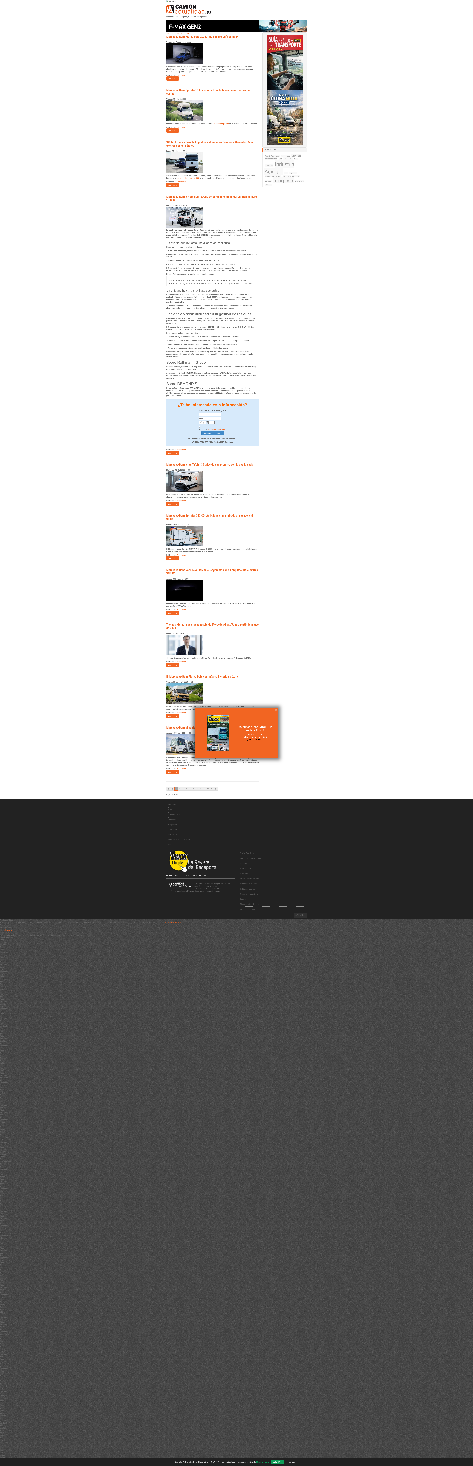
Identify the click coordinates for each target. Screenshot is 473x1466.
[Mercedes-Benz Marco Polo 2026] (184, 53)
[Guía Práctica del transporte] (285, 62)
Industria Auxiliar (279, 167)
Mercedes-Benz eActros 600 (188, 178)
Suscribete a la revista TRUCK (252, 858)
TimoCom (268, 181)
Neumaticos (287, 176)
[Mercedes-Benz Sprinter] (184, 481)
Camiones (296, 155)
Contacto (243, 863)
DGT (280, 159)
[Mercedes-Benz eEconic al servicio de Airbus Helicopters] (184, 744)
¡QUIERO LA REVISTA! (255, 740)
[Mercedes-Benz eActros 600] (184, 162)
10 (208, 789)
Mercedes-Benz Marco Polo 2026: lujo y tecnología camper (202, 37)
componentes (271, 158)
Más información (262, 1462)
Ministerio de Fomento (273, 176)
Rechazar (292, 1462)
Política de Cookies (247, 889)
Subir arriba (300, 915)
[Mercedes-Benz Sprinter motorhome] (184, 110)
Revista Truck (245, 868)
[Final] (216, 789)
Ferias (296, 159)
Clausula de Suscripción (249, 894)
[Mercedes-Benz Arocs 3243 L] (184, 217)
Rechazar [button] (4, 942)
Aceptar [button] (3, 939)
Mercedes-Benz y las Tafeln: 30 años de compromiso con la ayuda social (210, 464)
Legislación (293, 173)
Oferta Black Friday (247, 853)
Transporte (283, 180)
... (190, 789)
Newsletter (244, 873)
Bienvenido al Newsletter (249, 878)
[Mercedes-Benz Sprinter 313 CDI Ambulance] (184, 535)
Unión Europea (299, 181)
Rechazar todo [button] (5, 927)
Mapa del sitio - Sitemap (249, 904)
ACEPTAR (277, 1462)
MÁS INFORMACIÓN (173, 922)
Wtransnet (268, 185)
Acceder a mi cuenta (248, 909)
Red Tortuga (296, 176)
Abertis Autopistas (272, 156)
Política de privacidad (248, 884)
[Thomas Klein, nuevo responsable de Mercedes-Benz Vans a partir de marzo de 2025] (184, 644)
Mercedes (221, 123)
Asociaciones (285, 156)
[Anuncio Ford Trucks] (236, 26)
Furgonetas (269, 165)
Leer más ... (172, 78)
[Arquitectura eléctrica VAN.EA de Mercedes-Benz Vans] (184, 590)
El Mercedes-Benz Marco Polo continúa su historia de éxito (202, 676)
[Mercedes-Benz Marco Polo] (184, 693)
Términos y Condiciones (216, 429)
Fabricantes (181, 75)
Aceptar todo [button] (5, 925)
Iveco (286, 173)
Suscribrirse (244, 899)
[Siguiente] (212, 789)
